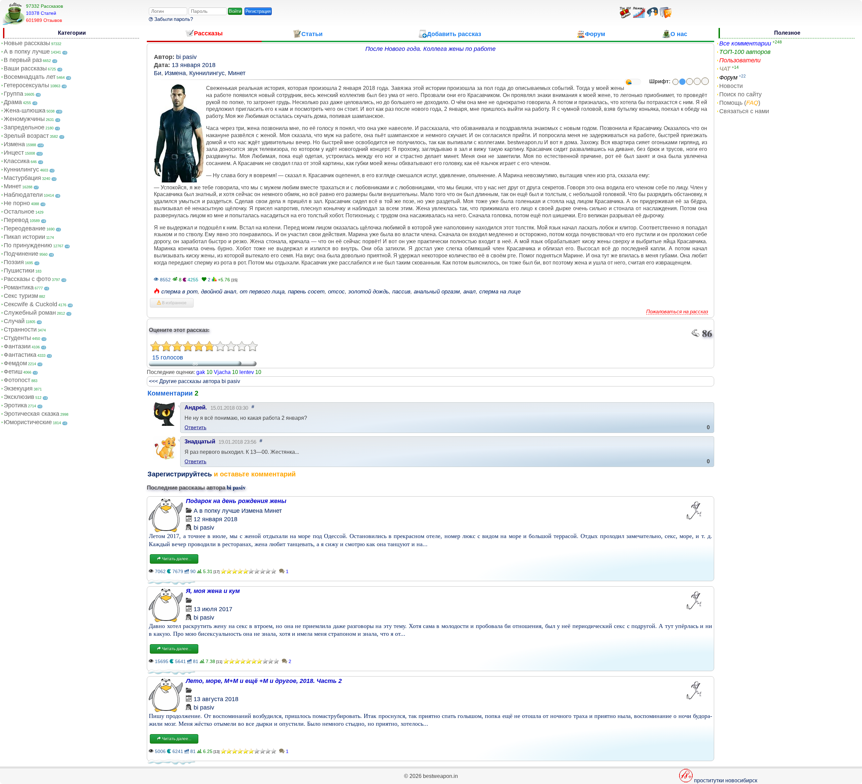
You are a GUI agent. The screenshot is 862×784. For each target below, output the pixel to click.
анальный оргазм (437, 291)
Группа (13, 93)
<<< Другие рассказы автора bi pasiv (194, 381)
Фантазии (17, 346)
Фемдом (15, 363)
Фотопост (17, 380)
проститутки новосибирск (725, 780)
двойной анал (218, 291)
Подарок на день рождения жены (236, 501)
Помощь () (739, 102)
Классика (17, 161)
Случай (14, 321)
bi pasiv (186, 57)
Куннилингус (21, 169)
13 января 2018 (194, 65)
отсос (336, 291)
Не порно (17, 203)
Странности (20, 329)
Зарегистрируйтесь (179, 474)
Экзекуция (18, 388)
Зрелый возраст (26, 135)
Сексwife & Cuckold (30, 304)
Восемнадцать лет (30, 76)
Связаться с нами (744, 111)
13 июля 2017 (213, 609)
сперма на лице (500, 291)
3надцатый (200, 441)
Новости (731, 86)
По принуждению (28, 245)
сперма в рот (179, 291)
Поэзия (14, 262)
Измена (14, 144)
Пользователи (740, 60)
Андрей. (196, 407)
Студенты (17, 338)
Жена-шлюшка (24, 110)
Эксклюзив (19, 397)
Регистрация (258, 11)
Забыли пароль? (173, 19)
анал (469, 291)
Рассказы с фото (27, 279)
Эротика (15, 405)
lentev (246, 372)
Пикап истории (24, 236)
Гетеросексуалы (26, 85)
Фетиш (13, 371)
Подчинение (21, 253)
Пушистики (19, 270)
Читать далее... (176, 559)
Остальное (19, 211)
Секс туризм (21, 295)
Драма (13, 102)
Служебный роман (30, 312)
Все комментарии (745, 43)
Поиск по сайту (740, 94)
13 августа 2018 (216, 699)
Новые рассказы (27, 43)
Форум (728, 77)
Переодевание (24, 228)
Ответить (195, 427)
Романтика (19, 287)
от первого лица (262, 291)
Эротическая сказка (31, 413)
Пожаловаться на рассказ (677, 311)
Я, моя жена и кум (213, 591)
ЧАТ (724, 68)
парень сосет (306, 291)
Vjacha (222, 372)
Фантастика (20, 354)
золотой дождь (368, 291)
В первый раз (23, 60)
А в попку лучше (27, 51)
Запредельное (24, 127)
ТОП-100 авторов (744, 52)
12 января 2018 (215, 519)
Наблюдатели (23, 194)
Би (157, 73)
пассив (401, 291)
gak (200, 372)
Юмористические (28, 422)
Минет (12, 186)
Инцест (14, 152)
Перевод (16, 220)
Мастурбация (22, 178)
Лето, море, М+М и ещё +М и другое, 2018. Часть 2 (264, 681)
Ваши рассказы (25, 68)
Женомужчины (24, 119)
